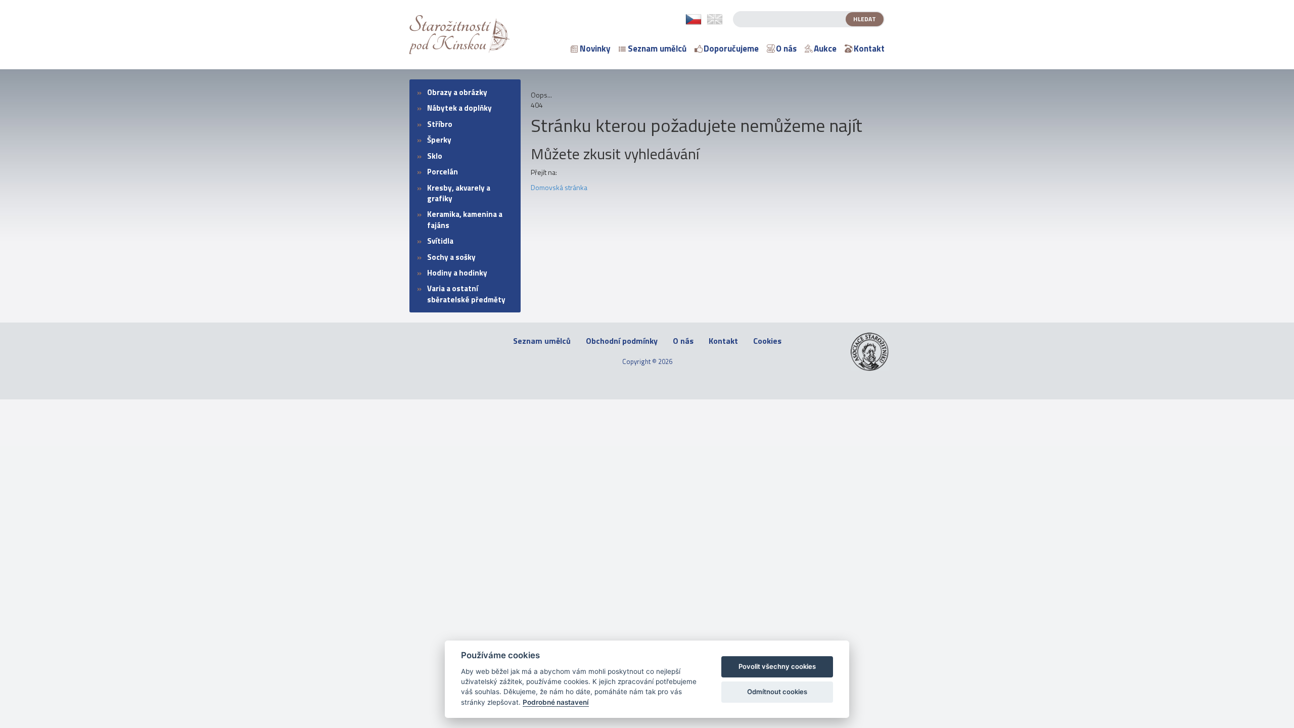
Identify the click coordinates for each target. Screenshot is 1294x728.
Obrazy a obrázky (457, 92)
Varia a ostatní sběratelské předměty (466, 294)
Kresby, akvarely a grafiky (458, 193)
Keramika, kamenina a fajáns (464, 219)
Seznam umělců (657, 48)
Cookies (767, 341)
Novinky (595, 48)
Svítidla (440, 241)
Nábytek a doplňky (459, 108)
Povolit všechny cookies (777, 666)
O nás (786, 48)
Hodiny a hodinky (457, 273)
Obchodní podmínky (622, 341)
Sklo (434, 156)
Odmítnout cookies (777, 692)
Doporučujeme (731, 48)
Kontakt (869, 48)
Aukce (825, 48)
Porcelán (442, 171)
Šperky (439, 140)
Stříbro (439, 124)
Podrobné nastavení (556, 702)
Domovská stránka (559, 187)
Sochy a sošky (451, 257)
